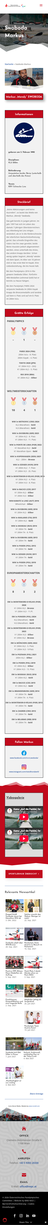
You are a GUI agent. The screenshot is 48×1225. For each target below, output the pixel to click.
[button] (41, 7)
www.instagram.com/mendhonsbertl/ (24, 771)
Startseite (9, 64)
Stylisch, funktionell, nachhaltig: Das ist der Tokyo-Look (32, 1054)
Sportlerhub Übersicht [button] (23, 874)
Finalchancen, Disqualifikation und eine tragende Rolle (14, 1001)
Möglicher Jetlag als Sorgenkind (32, 1001)
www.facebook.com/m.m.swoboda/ (24, 758)
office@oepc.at (28, 1186)
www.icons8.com (34, 1106)
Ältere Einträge (36, 1093)
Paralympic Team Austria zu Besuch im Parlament (33, 945)
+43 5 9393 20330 (29, 1162)
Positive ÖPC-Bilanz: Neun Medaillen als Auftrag (14, 973)
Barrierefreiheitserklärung (14, 1204)
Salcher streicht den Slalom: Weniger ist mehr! (32, 916)
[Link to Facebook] (14, 1216)
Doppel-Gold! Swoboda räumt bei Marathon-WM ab (14, 916)
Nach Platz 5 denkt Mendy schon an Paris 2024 (32, 973)
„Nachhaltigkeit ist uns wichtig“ (13, 1082)
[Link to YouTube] (33, 1216)
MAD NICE (29, 1200)
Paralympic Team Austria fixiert (31, 1027)
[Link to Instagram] (21, 1216)
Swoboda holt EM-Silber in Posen (13, 1053)
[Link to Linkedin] (27, 1216)
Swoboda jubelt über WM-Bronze (14, 944)
